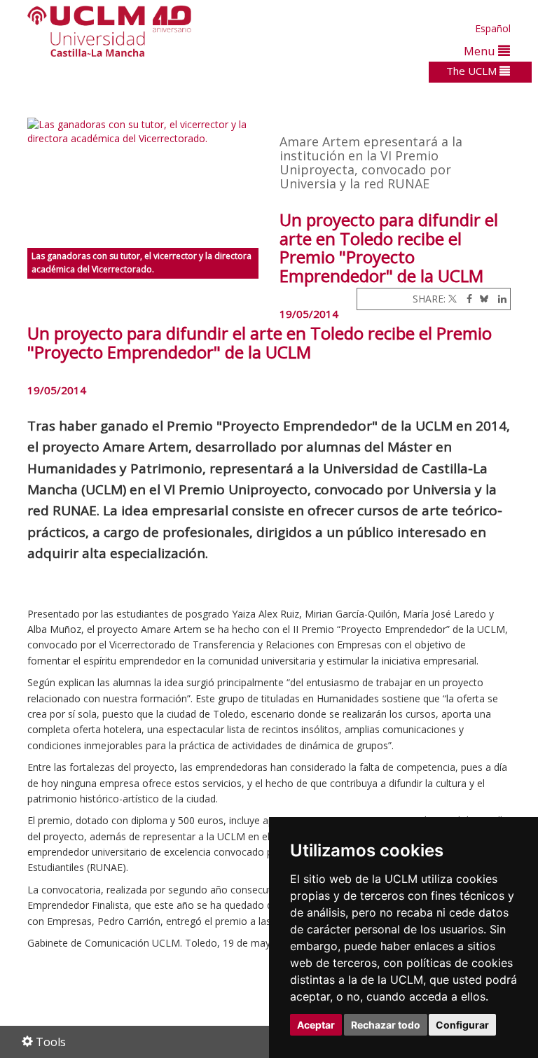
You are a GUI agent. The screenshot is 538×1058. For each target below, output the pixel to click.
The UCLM (472, 71)
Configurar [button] (462, 1025)
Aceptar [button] (316, 1025)
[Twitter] (452, 298)
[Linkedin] (498, 298)
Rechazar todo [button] (385, 1025)
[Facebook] (466, 298)
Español (493, 28)
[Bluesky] (481, 298)
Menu (481, 51)
